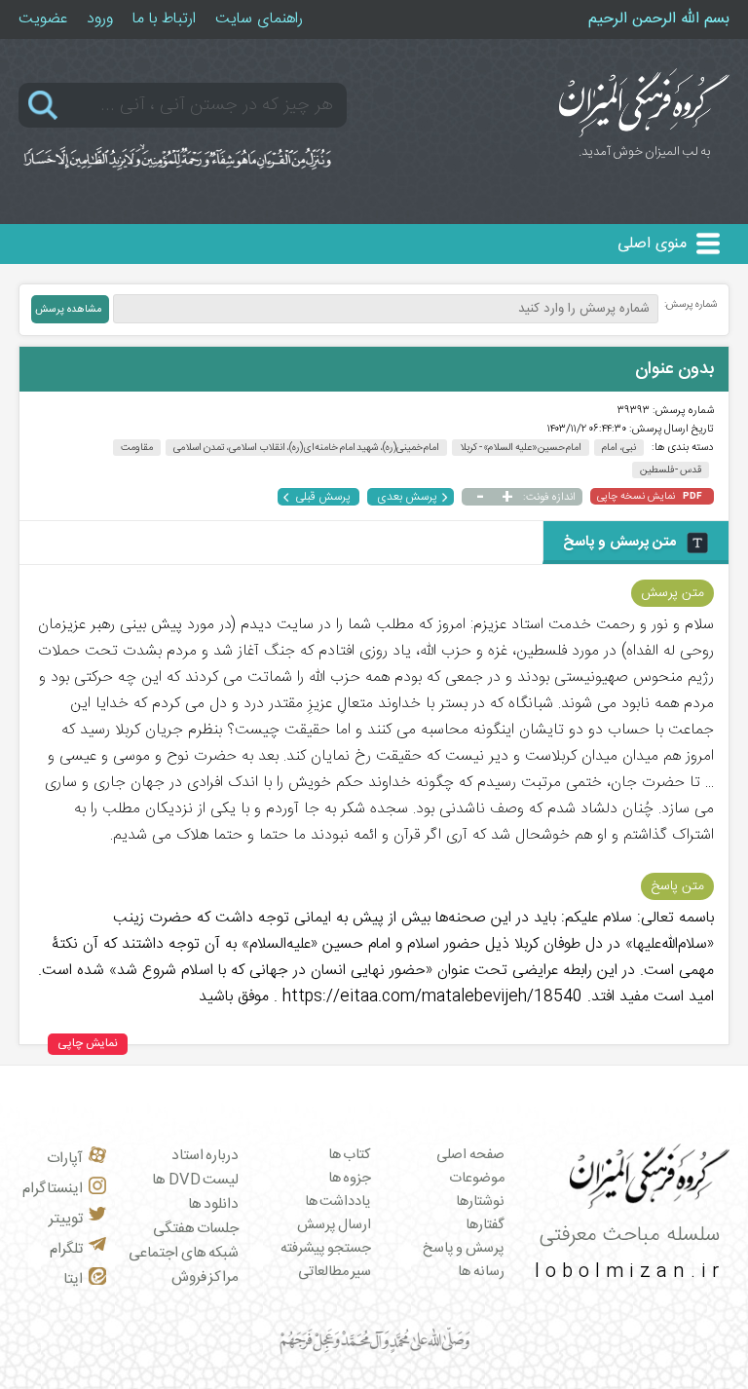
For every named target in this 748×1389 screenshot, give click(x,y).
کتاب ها (350, 1155)
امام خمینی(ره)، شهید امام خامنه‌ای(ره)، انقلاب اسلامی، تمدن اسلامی (306, 447)
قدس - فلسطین (670, 470)
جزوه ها (350, 1178)
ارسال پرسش (334, 1225)
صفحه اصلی (470, 1155)
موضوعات (477, 1178)
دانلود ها (214, 1204)
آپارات (65, 1158)
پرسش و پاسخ (464, 1248)
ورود (100, 19)
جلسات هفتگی (196, 1229)
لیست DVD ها (195, 1180)
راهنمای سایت (259, 19)
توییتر (66, 1219)
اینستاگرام (52, 1189)
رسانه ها (481, 1272)
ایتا (73, 1279)
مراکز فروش (205, 1277)
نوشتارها (480, 1202)
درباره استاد (205, 1156)
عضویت (43, 19)
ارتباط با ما (164, 19)
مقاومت (137, 447)
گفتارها (485, 1225)
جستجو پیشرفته (326, 1248)
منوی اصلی (652, 244)
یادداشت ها (338, 1202)
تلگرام (66, 1249)
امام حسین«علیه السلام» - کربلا (520, 447)
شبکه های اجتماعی (184, 1253)
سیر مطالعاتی (335, 1272)
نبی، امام (619, 447)
